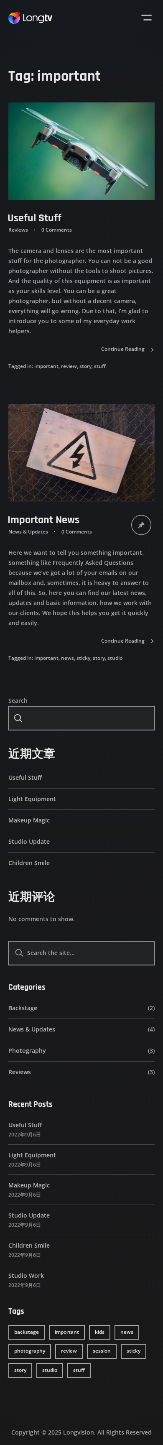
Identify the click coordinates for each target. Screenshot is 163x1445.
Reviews (18, 229)
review (69, 366)
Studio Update (29, 841)
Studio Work (26, 1275)
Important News (43, 520)
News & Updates (28, 531)
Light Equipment (32, 799)
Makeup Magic (29, 820)
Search (18, 701)
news (67, 657)
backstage (26, 1331)
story (85, 366)
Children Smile (29, 863)
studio (114, 657)
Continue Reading (123, 348)
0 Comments (56, 229)
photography (29, 1350)
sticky (83, 657)
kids (99, 1331)
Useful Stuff (34, 218)
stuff (100, 366)
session (102, 1350)
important (46, 366)
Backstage (22, 1008)
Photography (27, 1050)
